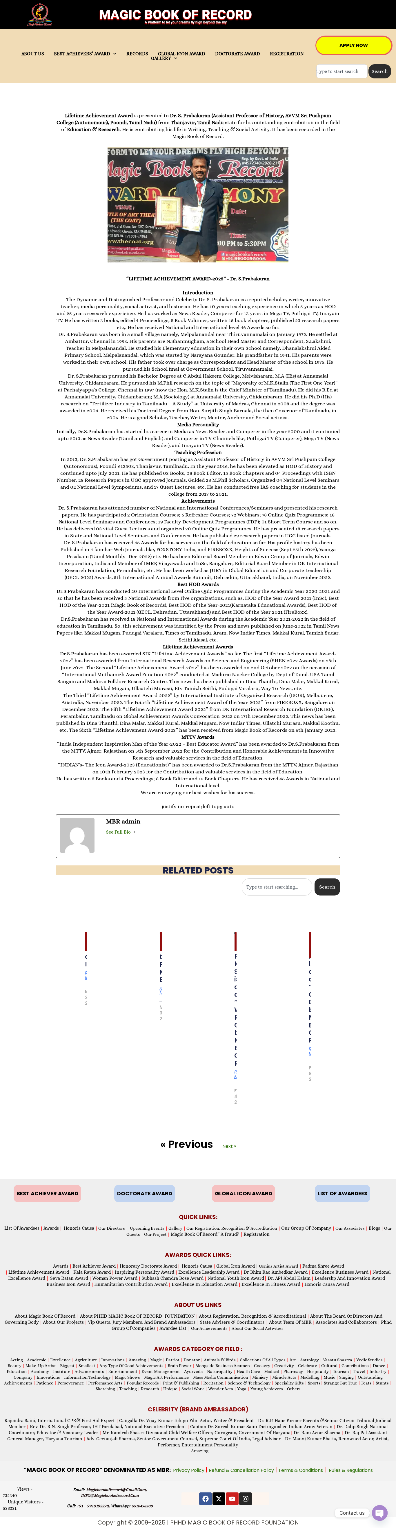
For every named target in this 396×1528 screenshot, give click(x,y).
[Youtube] (232, 1498)
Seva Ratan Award (68, 1278)
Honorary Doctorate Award (148, 1266)
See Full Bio (118, 832)
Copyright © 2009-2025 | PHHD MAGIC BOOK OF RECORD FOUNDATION (198, 1522)
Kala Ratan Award (91, 1272)
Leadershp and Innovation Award (350, 1278)
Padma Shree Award (323, 1266)
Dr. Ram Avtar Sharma (317, 1432)
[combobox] (342, 71)
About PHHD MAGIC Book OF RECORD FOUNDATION (137, 1316)
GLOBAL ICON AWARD (181, 54)
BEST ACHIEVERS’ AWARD (82, 54)
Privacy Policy (189, 1470)
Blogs (374, 1228)
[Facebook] (205, 1498)
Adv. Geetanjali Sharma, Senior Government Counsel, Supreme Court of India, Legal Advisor (184, 1438)
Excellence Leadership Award (208, 1272)
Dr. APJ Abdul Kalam (289, 1278)
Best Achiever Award (94, 1266)
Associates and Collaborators (346, 1322)
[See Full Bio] (134, 831)
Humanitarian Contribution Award (131, 1284)
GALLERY (161, 58)
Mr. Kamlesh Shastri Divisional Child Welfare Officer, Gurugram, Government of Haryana (196, 1432)
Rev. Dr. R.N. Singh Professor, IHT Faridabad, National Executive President (107, 1426)
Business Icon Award (68, 1284)
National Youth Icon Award (237, 1278)
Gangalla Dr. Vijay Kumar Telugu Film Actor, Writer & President (186, 1420)
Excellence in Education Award (204, 1284)
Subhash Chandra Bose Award (172, 1278)
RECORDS (137, 54)
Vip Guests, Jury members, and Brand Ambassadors (143, 1322)
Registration (257, 1234)
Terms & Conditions (301, 1470)
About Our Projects (63, 1322)
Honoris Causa (79, 1228)
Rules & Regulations (351, 1470)
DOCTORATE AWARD (237, 54)
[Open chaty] (380, 1513)
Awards (51, 1228)
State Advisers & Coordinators (234, 1322)
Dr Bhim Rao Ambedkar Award (276, 1272)
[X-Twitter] (218, 1498)
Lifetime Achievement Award (38, 1272)
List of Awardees (21, 1228)
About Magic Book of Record (47, 1316)
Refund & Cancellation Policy (242, 1470)
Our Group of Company (306, 1228)
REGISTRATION (287, 54)
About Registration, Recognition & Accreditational (252, 1316)
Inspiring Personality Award (144, 1272)
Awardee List (174, 1328)
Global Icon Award (235, 1266)
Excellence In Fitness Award (270, 1284)
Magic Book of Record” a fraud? (207, 1234)
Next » (229, 1146)
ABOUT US (32, 54)
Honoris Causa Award (326, 1284)
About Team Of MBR (290, 1322)
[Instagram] (245, 1498)
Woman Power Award (114, 1278)
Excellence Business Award (340, 1272)
